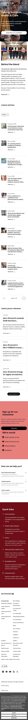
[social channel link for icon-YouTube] (10, 672)
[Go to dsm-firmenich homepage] (7, 2)
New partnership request (9, 472)
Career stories (17, 651)
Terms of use (4, 690)
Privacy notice (5, 685)
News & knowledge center (9, 8)
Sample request (6, 481)
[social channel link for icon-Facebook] (6, 672)
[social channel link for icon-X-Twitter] (17, 672)
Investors (3, 640)
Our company (16, 600)
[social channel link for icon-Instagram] (14, 672)
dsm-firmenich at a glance (6, 644)
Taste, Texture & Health (5, 607)
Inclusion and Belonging (16, 655)
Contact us (16, 637)
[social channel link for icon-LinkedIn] (3, 672)
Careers (15, 640)
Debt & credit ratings (6, 659)
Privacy (7, 706)
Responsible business (18, 616)
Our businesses (5, 600)
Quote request (6, 490)
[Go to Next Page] (24, 298)
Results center (5, 648)
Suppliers (15, 634)
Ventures (15, 631)
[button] (22, 3)
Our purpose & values (17, 609)
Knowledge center (10, 561)
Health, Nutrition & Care (12, 437)
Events (7, 538)
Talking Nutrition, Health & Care (14, 549)
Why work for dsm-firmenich (18, 644)
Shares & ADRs (5, 651)
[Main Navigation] (26, 3)
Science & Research (18, 622)
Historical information (4, 655)
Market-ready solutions (12, 526)
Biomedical (8, 450)
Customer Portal (10, 573)
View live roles (17, 648)
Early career (16, 659)
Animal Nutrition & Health (6, 617)
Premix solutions (10, 514)
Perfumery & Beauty (6, 603)
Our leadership (17, 613)
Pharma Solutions (10, 446)
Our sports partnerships (16, 604)
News (14, 625)
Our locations (16, 628)
